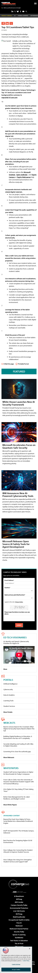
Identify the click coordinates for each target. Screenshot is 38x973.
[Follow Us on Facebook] (20, 11)
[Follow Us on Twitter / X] (15, 11)
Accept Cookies (16, 969)
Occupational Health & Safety (19, 920)
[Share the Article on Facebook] (3, 23)
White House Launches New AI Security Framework (18, 403)
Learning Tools (8, 701)
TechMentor (19, 938)
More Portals (7, 712)
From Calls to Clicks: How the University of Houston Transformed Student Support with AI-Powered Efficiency (18, 782)
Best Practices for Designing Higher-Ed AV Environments (17, 841)
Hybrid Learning (23, 15)
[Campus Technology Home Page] (8, 3)
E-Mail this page (9, 364)
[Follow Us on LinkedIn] (12, 11)
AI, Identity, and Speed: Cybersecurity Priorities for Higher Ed (16, 642)
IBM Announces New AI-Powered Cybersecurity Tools (17, 494)
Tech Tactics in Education (19, 940)
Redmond (19, 926)
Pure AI (19, 923)
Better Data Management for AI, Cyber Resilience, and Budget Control (16, 798)
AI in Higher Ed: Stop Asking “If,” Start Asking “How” (18, 790)
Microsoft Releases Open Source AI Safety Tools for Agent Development (16, 544)
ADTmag (19, 899)
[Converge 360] (19, 884)
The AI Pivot (19, 943)
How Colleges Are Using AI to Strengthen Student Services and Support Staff (17, 861)
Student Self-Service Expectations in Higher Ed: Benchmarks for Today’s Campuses (18, 773)
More (5, 669)
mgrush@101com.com (9, 97)
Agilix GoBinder (21, 175)
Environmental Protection (19, 908)
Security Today (19, 932)
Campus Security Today (19, 905)
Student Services (9, 706)
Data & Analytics (9, 695)
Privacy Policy (19, 602)
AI (14, 15)
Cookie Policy (26, 960)
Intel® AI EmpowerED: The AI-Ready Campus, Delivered (18, 832)
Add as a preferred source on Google (12, 7)
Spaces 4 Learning (19, 935)
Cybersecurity (8, 689)
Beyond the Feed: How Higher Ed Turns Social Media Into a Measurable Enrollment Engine (18, 821)
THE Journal (19, 946)
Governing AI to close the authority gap (17, 751)
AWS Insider (19, 902)
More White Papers (10, 805)
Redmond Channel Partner (19, 929)
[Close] (30, 949)
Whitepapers (11, 768)
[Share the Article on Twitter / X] (11, 23)
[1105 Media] (19, 892)
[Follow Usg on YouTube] (23, 11)
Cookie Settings (16, 964)
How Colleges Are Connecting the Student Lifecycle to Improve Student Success (18, 851)
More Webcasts (8, 757)
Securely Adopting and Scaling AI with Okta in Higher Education (18, 745)
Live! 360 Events (19, 911)
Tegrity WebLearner (24, 177)
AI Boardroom (19, 896)
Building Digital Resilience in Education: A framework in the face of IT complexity (17, 737)
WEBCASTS (9, 722)
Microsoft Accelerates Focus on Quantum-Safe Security (18, 446)
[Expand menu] (35, 4)
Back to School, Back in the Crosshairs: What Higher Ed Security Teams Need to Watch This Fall (18, 729)
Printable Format (23, 364)
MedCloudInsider (19, 917)
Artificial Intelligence (10, 684)
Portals (8, 679)
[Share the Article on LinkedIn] (7, 23)
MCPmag (19, 914)
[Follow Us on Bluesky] (18, 11)
